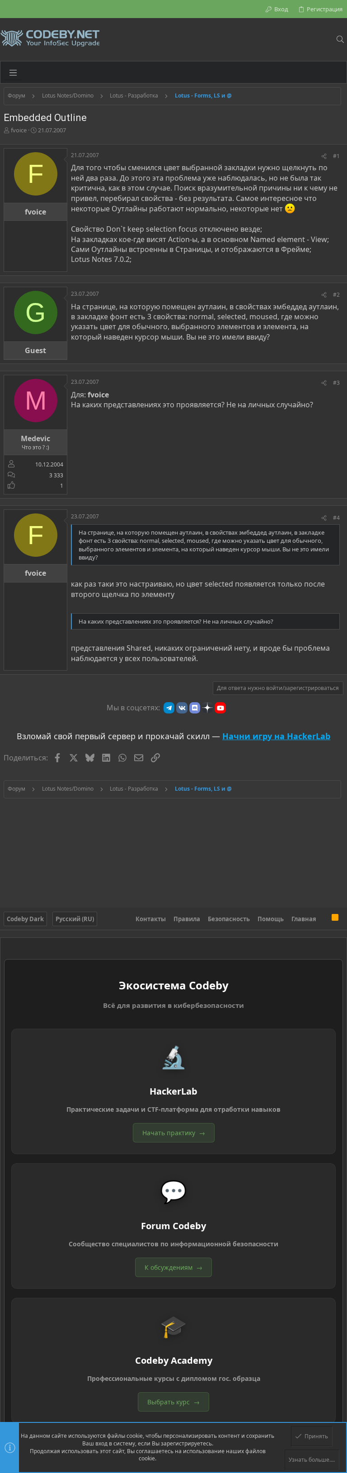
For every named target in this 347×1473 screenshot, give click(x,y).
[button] (13, 72)
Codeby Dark (25, 919)
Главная (303, 919)
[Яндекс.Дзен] (207, 707)
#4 (336, 518)
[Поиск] (340, 39)
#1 (336, 156)
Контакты (151, 919)
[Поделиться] (324, 156)
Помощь (271, 919)
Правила (187, 919)
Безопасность (229, 919)
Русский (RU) (75, 919)
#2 (336, 294)
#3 (336, 383)
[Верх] (324, 919)
